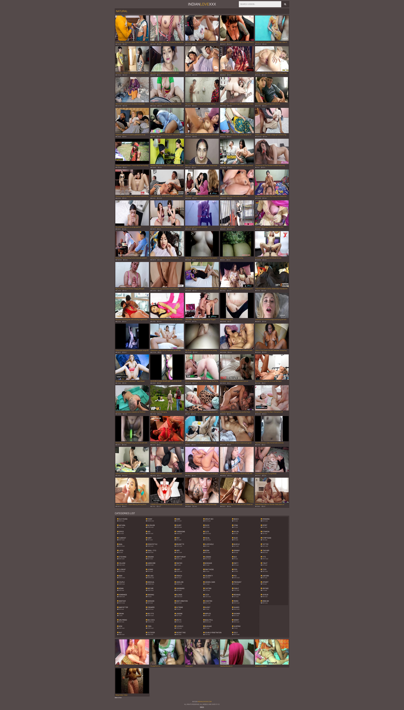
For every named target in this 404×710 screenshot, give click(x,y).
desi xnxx (118, 697)
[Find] (285, 4)
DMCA (202, 707)
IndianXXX (202, 4)
